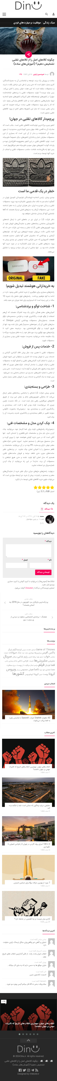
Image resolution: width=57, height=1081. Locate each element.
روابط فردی (32, 657)
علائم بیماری (13, 661)
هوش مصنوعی (26, 670)
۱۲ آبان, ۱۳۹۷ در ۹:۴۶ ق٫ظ (28, 516)
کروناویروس (29, 674)
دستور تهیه (40, 657)
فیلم (41, 665)
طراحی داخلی (23, 661)
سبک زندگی (49, 23)
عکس (6, 661)
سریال (7, 656)
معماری (47, 669)
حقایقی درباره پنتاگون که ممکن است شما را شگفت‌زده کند (29, 807)
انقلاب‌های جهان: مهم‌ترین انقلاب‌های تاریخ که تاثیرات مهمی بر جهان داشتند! (29, 768)
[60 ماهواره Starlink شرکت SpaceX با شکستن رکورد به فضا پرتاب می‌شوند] (28, 704)
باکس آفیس (48, 652)
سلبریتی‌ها (40, 660)
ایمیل (25, 560)
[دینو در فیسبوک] (20, 1070)
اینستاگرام (17, 650)
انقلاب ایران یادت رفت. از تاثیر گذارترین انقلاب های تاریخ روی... (24, 955)
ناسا (36, 669)
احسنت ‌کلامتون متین (38, 974)
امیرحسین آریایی (38, 74)
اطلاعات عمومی (26, 650)
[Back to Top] (28, 1041)
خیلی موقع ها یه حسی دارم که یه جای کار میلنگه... (26, 965)
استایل (34, 650)
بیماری (31, 653)
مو (44, 669)
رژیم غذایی (22, 657)
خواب (47, 656)
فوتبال (47, 665)
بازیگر (10, 649)
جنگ (19, 653)
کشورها (18, 674)
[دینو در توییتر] (24, 1070)
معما (53, 670)
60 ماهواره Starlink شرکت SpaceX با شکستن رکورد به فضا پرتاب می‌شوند (29, 719)
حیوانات (13, 653)
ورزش (18, 670)
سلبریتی (51, 661)
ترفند (26, 653)
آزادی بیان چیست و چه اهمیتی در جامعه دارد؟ (32, 919)
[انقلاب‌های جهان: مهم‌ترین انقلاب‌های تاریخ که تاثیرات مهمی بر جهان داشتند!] (28, 753)
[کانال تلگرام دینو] (32, 1070)
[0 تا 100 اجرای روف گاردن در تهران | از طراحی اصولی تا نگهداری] (28, 830)
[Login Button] (53, 14)
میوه (40, 670)
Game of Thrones (45, 650)
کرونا (36, 674)
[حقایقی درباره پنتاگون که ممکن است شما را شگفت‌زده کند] (28, 792)
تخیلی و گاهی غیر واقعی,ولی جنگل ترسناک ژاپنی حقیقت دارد (24, 944)
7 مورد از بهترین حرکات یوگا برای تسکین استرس (32, 883)
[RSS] (36, 1070)
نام (49, 560)
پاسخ (42, 522)
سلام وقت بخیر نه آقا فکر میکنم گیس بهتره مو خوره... (25, 984)
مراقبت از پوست (23, 665)
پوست (45, 674)
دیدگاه (45, 509)
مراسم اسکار (34, 665)
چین (40, 674)
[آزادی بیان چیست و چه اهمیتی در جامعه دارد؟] (28, 905)
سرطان (14, 657)
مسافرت (10, 665)
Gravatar (29, 588)
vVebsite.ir (34, 1074)
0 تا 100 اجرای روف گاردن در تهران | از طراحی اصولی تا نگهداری (29, 846)
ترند (23, 653)
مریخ (14, 665)
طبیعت (31, 661)
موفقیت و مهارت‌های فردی (27, 23)
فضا (53, 665)
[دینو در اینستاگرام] (28, 1070)
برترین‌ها (37, 653)
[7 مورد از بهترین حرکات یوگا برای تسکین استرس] (28, 869)
